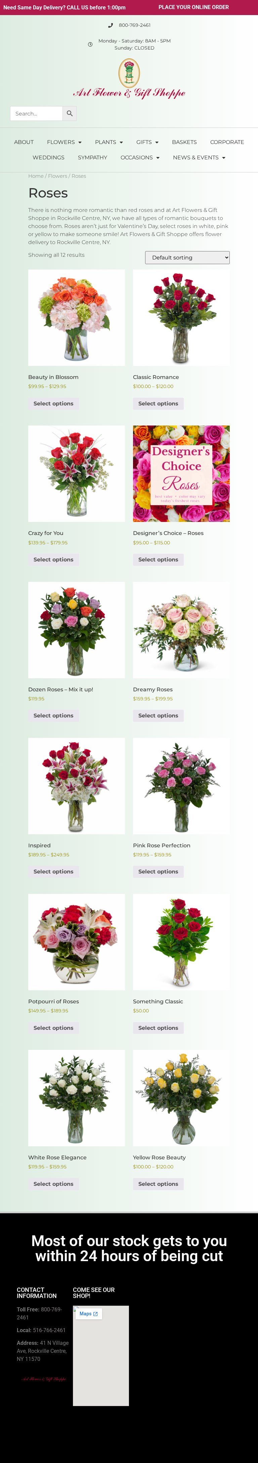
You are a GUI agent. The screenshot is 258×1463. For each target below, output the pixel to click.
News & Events (196, 157)
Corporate (227, 142)
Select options (54, 403)
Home (36, 176)
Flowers (61, 142)
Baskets (184, 142)
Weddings (48, 157)
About (24, 142)
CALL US (77, 7)
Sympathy (92, 157)
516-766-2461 (49, 1330)
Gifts (144, 142)
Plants (105, 142)
